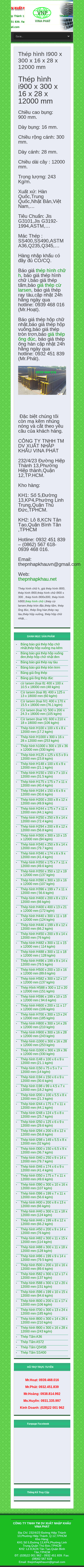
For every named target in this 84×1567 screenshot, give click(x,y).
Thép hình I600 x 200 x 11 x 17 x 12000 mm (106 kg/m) (44, 1302)
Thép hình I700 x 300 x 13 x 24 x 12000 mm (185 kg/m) (44, 1311)
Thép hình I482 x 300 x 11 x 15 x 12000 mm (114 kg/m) (44, 1240)
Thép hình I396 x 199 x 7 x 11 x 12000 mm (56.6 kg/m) (43, 1195)
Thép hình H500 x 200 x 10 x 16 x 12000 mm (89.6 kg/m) (44, 971)
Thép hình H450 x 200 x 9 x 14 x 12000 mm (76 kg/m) (44, 935)
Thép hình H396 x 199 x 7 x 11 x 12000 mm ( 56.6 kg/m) (44, 891)
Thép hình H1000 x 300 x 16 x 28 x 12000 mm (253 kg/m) (42, 738)
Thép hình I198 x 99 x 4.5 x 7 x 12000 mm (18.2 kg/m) (43, 1087)
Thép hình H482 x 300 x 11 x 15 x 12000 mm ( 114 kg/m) (43, 944)
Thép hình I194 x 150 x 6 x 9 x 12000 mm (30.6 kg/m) (42, 1078)
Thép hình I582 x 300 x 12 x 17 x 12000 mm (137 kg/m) (44, 1275)
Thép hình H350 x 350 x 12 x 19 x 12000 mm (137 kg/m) (44, 873)
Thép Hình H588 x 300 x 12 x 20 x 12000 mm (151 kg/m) (44, 989)
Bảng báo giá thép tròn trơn (40, 667)
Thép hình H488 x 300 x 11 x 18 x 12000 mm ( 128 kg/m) (43, 953)
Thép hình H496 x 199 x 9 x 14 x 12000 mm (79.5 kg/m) (44, 962)
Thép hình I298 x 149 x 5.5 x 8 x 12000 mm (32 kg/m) (43, 1141)
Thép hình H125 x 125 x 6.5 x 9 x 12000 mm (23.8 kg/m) (44, 756)
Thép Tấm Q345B (33, 1347)
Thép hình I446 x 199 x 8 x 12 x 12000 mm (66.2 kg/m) (43, 1222)
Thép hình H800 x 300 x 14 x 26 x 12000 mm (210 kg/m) (44, 1025)
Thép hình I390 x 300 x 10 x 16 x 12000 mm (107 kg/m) (44, 1186)
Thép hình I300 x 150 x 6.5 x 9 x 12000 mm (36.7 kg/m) (43, 1150)
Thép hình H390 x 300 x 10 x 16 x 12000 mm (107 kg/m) (44, 882)
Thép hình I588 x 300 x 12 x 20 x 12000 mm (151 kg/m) (44, 1284)
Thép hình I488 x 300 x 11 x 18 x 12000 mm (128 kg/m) (44, 1249)
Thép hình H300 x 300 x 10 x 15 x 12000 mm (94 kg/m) (44, 837)
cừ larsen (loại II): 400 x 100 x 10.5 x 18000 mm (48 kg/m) (42, 685)
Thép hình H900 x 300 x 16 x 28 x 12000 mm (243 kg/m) (44, 1034)
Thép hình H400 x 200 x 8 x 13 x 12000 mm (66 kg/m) (44, 900)
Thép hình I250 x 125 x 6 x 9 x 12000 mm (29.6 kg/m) (42, 1123)
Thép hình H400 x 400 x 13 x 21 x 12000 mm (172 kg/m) (44, 908)
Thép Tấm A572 (32, 1342)
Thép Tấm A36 (31, 1336)
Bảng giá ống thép (34, 672)
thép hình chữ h (42, 273)
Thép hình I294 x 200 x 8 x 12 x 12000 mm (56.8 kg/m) (43, 1132)
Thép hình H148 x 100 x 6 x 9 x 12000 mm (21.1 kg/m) (43, 765)
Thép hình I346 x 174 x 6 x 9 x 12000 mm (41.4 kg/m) (42, 1168)
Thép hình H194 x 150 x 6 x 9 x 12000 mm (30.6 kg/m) (43, 792)
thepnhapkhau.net (37, 579)
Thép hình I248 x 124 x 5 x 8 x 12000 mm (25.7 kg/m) (42, 1114)
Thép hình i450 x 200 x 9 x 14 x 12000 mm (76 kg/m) (43, 1231)
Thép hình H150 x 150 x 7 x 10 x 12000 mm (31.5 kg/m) (44, 774)
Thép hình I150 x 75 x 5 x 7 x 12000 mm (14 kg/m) (41, 1070)
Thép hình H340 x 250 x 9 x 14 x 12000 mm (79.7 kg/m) (44, 846)
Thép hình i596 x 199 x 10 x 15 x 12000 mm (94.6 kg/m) (44, 1293)
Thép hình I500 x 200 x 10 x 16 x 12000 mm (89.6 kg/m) (44, 1266)
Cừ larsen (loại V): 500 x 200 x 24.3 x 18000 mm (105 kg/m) (43, 712)
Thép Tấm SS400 (33, 1352)
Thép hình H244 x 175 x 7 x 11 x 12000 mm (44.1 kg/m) (44, 810)
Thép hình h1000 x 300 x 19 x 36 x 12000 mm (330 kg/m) (44, 747)
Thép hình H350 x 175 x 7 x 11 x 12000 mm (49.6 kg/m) (44, 864)
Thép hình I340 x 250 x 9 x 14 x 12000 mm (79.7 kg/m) (43, 1159)
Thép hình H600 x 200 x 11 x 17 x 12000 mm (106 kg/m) (43, 1007)
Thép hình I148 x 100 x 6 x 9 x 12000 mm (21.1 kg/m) (42, 1061)
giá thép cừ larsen (39, 287)
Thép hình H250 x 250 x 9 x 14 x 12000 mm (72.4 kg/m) (44, 819)
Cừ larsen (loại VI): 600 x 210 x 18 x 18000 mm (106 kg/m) (43, 721)
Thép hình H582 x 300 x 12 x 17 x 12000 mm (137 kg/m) (44, 980)
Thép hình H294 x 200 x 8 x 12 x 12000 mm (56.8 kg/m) (44, 828)
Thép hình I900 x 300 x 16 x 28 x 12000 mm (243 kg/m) (44, 1329)
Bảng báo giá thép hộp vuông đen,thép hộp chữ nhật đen (42, 655)
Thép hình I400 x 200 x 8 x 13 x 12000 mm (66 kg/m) (43, 1204)
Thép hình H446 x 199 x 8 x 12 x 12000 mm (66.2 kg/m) (44, 926)
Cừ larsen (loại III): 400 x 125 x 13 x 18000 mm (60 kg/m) (43, 694)
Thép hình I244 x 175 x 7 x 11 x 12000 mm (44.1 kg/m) (43, 1105)
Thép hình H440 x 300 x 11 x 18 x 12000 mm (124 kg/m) (43, 917)
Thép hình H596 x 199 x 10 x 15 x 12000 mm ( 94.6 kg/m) (44, 998)
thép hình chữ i (35, 601)
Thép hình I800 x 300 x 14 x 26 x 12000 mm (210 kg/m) (44, 1320)
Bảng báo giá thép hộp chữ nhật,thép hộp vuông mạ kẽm (41, 646)
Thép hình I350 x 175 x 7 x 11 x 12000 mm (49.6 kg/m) (43, 1177)
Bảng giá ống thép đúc (37, 678)
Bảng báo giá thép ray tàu (39, 662)
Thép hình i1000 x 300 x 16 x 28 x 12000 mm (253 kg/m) (44, 1043)
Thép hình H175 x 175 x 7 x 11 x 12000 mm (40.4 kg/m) (44, 783)
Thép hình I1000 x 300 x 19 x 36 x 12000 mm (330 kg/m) (44, 1052)
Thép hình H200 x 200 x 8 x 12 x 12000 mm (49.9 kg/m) (44, 801)
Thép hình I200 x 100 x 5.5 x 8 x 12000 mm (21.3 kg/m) (43, 1096)
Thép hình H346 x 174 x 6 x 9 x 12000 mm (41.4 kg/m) (43, 855)
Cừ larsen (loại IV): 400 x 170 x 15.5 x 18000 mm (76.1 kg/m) (43, 703)
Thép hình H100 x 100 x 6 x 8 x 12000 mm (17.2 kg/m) (43, 729)
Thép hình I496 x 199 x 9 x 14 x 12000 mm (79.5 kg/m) (43, 1257)
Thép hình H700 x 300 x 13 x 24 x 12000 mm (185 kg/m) (44, 1016)
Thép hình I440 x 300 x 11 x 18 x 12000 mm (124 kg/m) (44, 1213)
